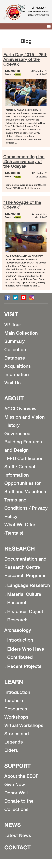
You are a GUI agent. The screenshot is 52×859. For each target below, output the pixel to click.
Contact (17, 847)
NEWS (18, 74)
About (14, 398)
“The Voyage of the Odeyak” (22, 205)
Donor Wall (16, 792)
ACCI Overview (20, 408)
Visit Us (12, 382)
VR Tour (12, 324)
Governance (17, 433)
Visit (11, 314)
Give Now (14, 784)
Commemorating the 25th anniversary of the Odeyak (23, 161)
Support (17, 765)
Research (19, 548)
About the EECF (21, 776)
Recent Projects (24, 666)
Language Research (28, 585)
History (12, 425)
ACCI (13, 70)
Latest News (17, 835)
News (12, 824)
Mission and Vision (24, 417)
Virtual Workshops (23, 725)
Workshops (16, 717)
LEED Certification (23, 458)
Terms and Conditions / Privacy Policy (26, 508)
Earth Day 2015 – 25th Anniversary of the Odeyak (25, 59)
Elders (11, 750)
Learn (13, 681)
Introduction (20, 640)
